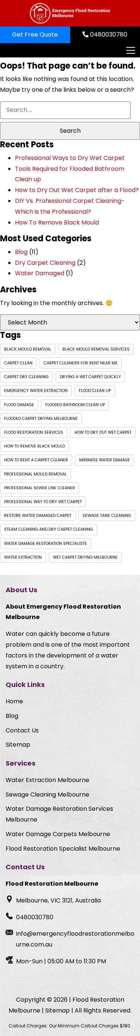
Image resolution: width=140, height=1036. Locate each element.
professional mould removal (35, 474)
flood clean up (95, 390)
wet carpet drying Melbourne (85, 557)
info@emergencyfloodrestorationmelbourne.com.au (75, 939)
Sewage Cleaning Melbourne (47, 794)
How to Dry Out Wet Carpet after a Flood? (77, 190)
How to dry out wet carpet (102, 432)
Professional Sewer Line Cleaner (39, 488)
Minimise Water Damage (104, 460)
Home (14, 701)
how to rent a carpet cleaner (36, 460)
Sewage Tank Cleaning (107, 515)
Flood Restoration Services (33, 432)
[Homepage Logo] (70, 13)
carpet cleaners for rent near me (81, 363)
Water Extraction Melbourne (47, 780)
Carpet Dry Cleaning (26, 377)
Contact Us (22, 730)
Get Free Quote (35, 34)
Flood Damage (19, 405)
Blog (21, 252)
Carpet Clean (18, 363)
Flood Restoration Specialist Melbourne (63, 848)
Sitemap (18, 744)
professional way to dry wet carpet (43, 502)
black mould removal (27, 349)
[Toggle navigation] (130, 50)
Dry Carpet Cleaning (45, 262)
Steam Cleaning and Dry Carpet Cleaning (48, 529)
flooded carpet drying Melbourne (41, 418)
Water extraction (23, 557)
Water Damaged (39, 273)
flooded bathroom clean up (75, 405)
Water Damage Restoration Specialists (45, 543)
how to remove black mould (34, 446)
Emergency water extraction (36, 390)
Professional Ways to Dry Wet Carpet (70, 158)
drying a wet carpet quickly (90, 377)
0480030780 (107, 34)
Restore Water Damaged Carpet (37, 515)
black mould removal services (96, 349)
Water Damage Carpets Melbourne (58, 834)
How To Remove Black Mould (57, 222)
